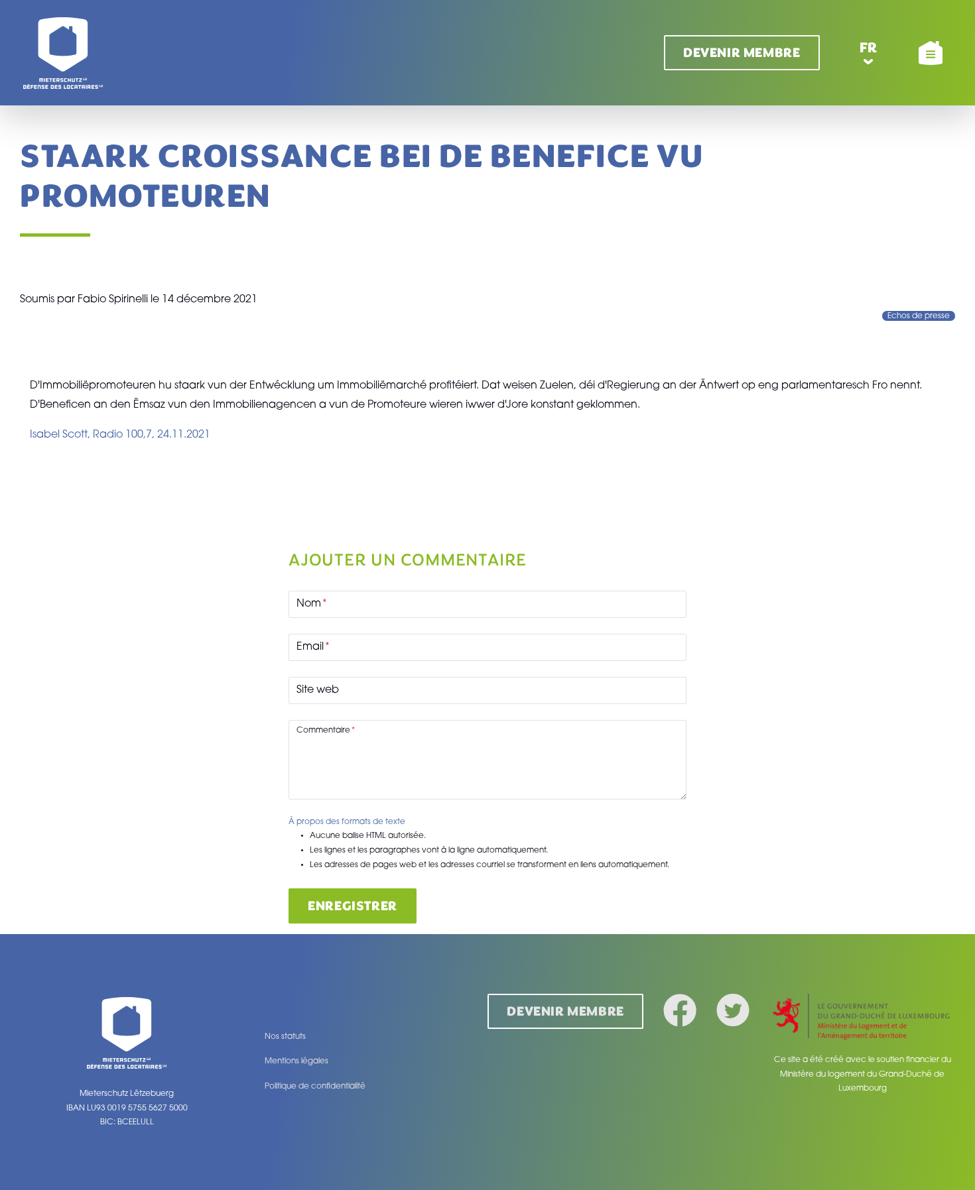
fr (869, 48)
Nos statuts (285, 1037)
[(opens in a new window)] (862, 1018)
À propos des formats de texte (347, 822)
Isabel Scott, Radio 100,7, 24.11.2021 (120, 435)
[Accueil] (63, 52)
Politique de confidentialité (315, 1087)
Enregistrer (352, 906)
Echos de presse (918, 316)
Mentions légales (296, 1061)
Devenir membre (741, 53)
